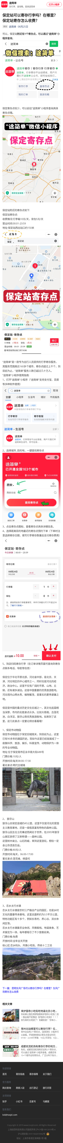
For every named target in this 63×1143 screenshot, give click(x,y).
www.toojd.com (31, 1125)
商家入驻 (20, 1087)
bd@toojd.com (9, 1114)
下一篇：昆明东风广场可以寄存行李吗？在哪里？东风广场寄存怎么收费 (31, 990)
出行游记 (33, 1087)
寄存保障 (33, 1074)
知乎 (4, 1101)
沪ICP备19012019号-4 (45, 1129)
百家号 (32, 1101)
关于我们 (47, 1074)
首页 (4, 1074)
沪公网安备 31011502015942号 (31, 1133)
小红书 (19, 1101)
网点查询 (6, 1087)
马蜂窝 (46, 1101)
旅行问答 (47, 1087)
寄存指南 (20, 1074)
